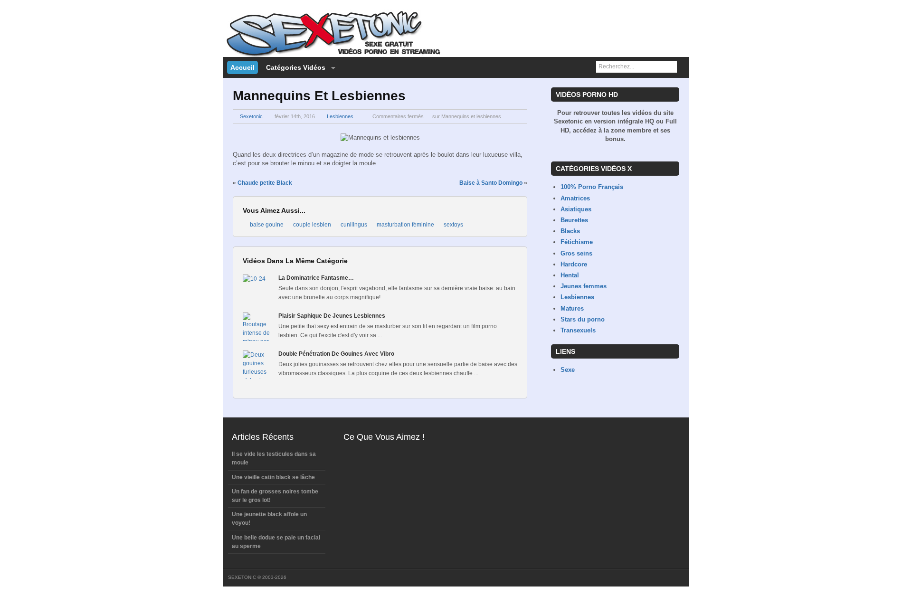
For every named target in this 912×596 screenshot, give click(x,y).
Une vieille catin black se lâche (273, 477)
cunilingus (354, 224)
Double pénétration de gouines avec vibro (336, 353)
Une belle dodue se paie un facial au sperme (276, 541)
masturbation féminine (405, 224)
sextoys (453, 224)
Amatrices (575, 198)
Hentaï (569, 275)
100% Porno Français (591, 186)
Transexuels (578, 330)
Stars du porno (582, 319)
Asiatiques (575, 209)
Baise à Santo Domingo (490, 183)
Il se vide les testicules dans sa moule (274, 458)
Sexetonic (251, 116)
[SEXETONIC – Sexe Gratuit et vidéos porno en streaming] (332, 54)
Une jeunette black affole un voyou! (269, 518)
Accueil (242, 67)
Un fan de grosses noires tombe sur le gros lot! (275, 495)
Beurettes (574, 220)
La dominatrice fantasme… (316, 277)
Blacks (570, 231)
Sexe (567, 369)
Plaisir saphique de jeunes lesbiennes (331, 315)
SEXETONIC (242, 577)
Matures (572, 308)
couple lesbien (312, 224)
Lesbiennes (340, 116)
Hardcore (573, 264)
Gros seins (576, 253)
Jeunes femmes (583, 286)
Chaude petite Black (265, 183)
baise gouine (267, 224)
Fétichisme (576, 242)
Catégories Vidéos (294, 68)
